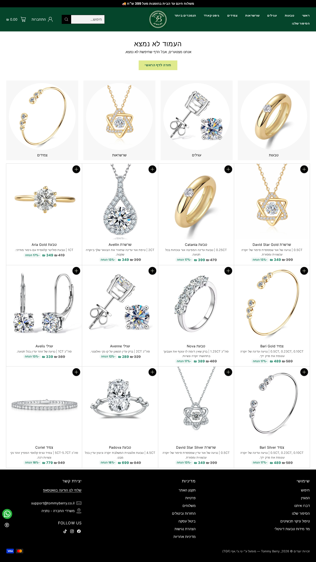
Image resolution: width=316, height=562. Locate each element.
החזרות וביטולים (184, 513)
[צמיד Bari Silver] (272, 404)
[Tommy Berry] (158, 19)
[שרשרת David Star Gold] (272, 201)
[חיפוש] (66, 19)
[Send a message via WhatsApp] (7, 514)
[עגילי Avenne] (120, 303)
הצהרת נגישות (185, 529)
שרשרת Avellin (120, 244)
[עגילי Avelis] (44, 303)
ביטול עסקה (187, 521)
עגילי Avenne (120, 346)
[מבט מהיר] (304, 179)
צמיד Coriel (44, 447)
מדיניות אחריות (184, 536)
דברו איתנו (302, 505)
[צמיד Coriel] (44, 404)
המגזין (305, 498)
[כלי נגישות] (7, 525)
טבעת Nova (196, 346)
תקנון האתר (187, 490)
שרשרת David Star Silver (196, 447)
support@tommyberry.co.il (53, 503)
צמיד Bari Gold (272, 346)
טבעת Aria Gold (44, 244)
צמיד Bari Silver (272, 447)
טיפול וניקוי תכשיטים (295, 521)
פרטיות (190, 498)
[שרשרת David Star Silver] (196, 404)
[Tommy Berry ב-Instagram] (72, 532)
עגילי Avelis (44, 346)
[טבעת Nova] (196, 303)
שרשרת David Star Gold (272, 244)
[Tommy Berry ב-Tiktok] (65, 532)
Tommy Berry (270, 551)
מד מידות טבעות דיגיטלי (292, 529)
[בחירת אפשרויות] (228, 169)
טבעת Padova (120, 447)
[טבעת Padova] (120, 404)
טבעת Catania (196, 244)
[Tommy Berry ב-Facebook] (78, 532)
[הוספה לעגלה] (304, 169)
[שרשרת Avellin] (120, 201)
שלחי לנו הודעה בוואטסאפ (62, 490)
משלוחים (189, 505)
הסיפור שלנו (301, 513)
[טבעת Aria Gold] (44, 201)
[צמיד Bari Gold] (272, 303)
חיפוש (305, 490)
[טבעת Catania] (196, 201)
